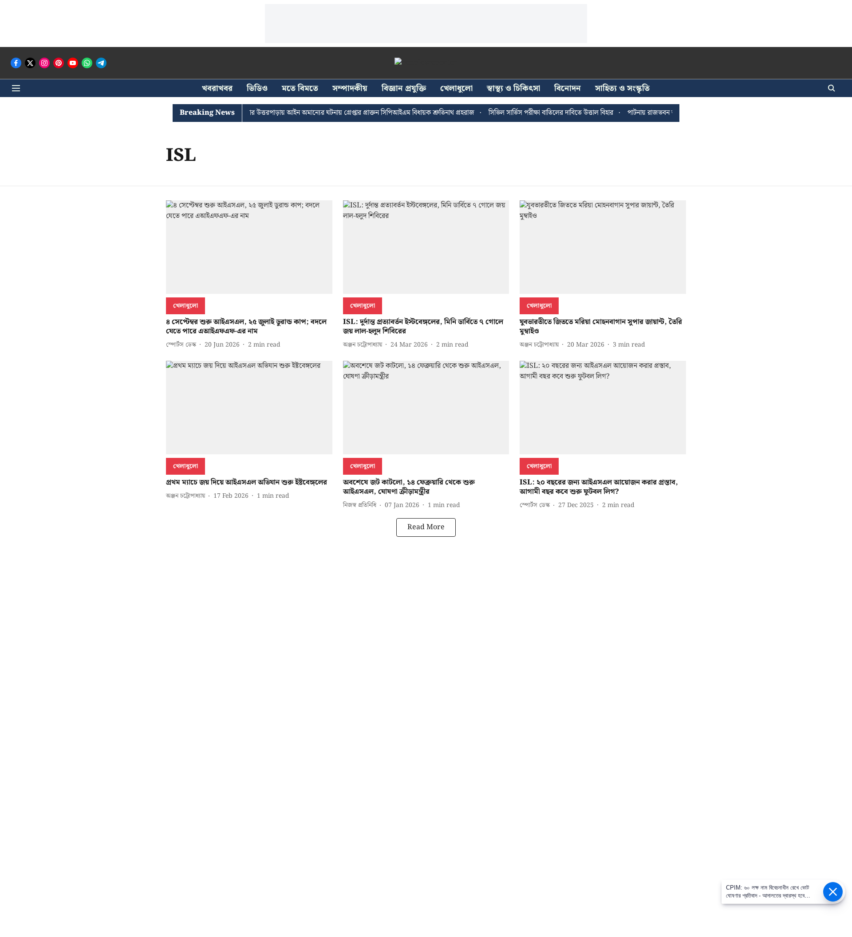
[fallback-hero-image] (249, 247)
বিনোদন (567, 88)
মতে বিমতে (300, 88)
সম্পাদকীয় (349, 88)
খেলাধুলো (456, 88)
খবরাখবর (217, 88)
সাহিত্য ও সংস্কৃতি (622, 88)
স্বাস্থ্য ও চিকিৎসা (513, 88)
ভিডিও (257, 88)
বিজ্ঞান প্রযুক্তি (404, 88)
